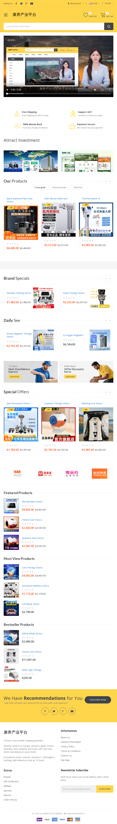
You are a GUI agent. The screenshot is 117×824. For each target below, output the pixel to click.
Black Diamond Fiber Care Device (19, 200)
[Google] (26, 3)
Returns (7, 795)
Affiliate (7, 786)
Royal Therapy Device (74, 293)
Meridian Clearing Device (19, 293)
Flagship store (14, 205)
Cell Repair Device (31, 603)
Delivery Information (71, 741)
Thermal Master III (91, 198)
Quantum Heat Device (33, 538)
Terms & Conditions (71, 751)
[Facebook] (16, 3)
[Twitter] (21, 3)
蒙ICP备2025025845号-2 (74, 813)
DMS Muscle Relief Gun (55, 198)
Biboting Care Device (92, 403)
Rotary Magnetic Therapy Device (19, 335)
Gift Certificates (11, 781)
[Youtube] (31, 3)
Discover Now (98, 699)
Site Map (65, 760)
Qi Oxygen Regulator (73, 335)
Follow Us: (8, 3)
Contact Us (66, 755)
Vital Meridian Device (32, 501)
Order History (10, 799)
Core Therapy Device (32, 567)
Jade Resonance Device (18, 403)
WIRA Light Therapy (31, 669)
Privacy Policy (67, 746)
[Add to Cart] (34, 247)
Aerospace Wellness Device (35, 585)
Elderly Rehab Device (32, 633)
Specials (8, 790)
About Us (65, 737)
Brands (7, 776)
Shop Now (14, 377)
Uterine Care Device (32, 651)
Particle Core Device (32, 519)
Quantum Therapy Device (57, 403)
